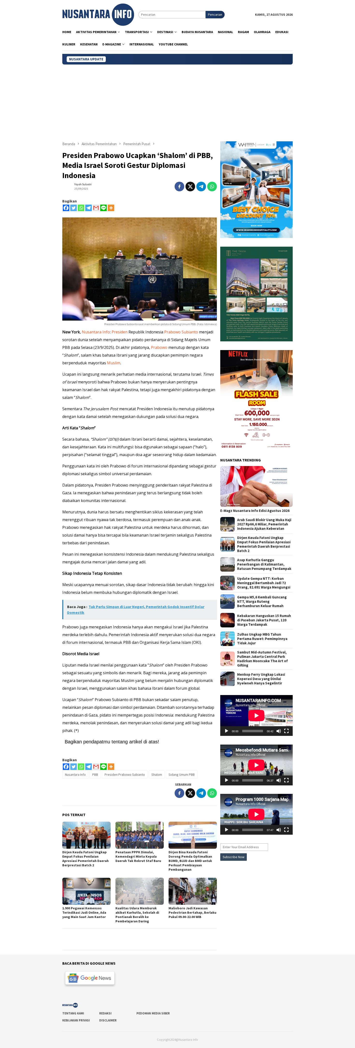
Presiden (120, 332)
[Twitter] (73, 208)
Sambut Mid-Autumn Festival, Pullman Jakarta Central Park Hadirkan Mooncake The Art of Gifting (262, 659)
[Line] (103, 208)
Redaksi (105, 1013)
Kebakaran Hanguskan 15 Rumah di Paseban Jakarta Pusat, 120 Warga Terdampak (264, 620)
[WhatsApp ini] (212, 186)
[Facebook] (66, 208)
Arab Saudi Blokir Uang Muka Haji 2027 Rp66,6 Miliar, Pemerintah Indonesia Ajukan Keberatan (264, 524)
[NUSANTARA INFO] (98, 14)
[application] (256, 715)
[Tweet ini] (190, 186)
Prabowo (159, 347)
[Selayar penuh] (286, 731)
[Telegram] (88, 208)
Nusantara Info (96, 332)
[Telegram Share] (201, 186)
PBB (95, 774)
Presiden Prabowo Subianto (125, 774)
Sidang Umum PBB (182, 774)
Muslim (113, 363)
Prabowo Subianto (181, 332)
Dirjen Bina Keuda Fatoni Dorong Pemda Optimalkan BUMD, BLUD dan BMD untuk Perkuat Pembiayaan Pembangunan (190, 861)
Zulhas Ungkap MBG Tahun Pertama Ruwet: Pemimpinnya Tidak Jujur (262, 638)
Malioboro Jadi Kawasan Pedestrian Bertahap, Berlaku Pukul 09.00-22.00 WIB (192, 912)
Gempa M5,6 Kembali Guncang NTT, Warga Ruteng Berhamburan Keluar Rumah (262, 601)
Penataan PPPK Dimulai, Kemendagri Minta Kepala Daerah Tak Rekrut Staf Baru (138, 856)
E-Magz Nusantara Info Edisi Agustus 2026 (255, 511)
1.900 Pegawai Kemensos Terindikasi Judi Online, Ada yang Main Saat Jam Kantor (84, 912)
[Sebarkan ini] (179, 186)
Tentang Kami (73, 1013)
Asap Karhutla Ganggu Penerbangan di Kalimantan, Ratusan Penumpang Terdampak (264, 564)
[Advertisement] (177, 101)
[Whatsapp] (81, 208)
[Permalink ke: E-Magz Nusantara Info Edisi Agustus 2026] (256, 486)
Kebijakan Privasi (76, 1020)
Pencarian (215, 14)
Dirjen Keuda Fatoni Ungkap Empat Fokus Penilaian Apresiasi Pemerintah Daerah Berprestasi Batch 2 (85, 858)
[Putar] (226, 731)
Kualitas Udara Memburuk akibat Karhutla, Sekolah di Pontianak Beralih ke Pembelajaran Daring (137, 914)
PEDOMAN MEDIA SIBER (153, 1013)
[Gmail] (96, 208)
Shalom (156, 774)
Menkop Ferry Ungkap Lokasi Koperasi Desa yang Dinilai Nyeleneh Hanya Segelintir (261, 678)
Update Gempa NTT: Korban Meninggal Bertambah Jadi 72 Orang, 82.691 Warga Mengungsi (263, 582)
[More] (111, 208)
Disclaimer (108, 1020)
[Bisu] (278, 731)
